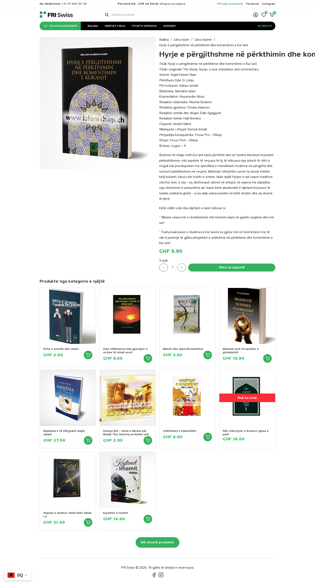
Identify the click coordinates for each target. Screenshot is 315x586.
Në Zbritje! (265, 25)
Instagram (268, 4)
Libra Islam (181, 40)
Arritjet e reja (115, 25)
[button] (264, 15)
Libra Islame (203, 40)
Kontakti (170, 25)
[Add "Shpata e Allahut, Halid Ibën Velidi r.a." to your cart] (88, 522)
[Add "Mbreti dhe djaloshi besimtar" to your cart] (207, 355)
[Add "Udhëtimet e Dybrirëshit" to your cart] (207, 437)
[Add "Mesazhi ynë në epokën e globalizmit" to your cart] (267, 358)
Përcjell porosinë (230, 4)
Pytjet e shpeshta (144, 25)
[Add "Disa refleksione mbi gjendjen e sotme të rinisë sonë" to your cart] (147, 358)
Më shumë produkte (157, 542)
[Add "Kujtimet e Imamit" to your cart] (147, 519)
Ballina (93, 25)
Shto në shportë (232, 267)
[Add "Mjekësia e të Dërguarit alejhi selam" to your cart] (88, 440)
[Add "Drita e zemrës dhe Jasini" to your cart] (88, 355)
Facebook (252, 4)
